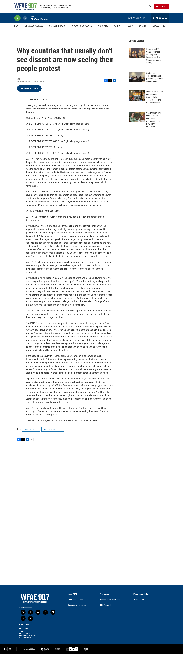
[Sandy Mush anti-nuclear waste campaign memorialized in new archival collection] (137, 117)
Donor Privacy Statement (110, 599)
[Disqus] (91, 488)
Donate (162, 6)
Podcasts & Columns (81, 26)
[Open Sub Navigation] (22, 26)
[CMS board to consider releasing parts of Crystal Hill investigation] (137, 77)
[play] (17, 18)
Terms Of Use (138, 599)
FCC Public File (106, 605)
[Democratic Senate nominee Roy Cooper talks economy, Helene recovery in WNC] (137, 95)
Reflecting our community (78, 599)
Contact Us (104, 594)
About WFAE (72, 594)
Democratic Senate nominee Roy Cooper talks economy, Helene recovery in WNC (154, 97)
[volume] (25, 18)
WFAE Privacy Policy (141, 594)
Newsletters (158, 26)
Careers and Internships (77, 605)
